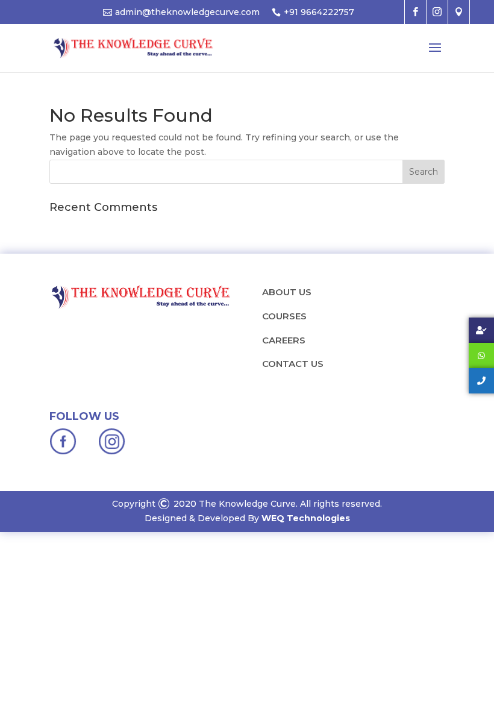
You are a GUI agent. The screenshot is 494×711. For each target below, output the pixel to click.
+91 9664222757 (319, 12)
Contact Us (293, 363)
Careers (283, 340)
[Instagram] (111, 451)
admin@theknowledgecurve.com (187, 12)
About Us (286, 292)
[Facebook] (64, 451)
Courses (284, 316)
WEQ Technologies (305, 518)
